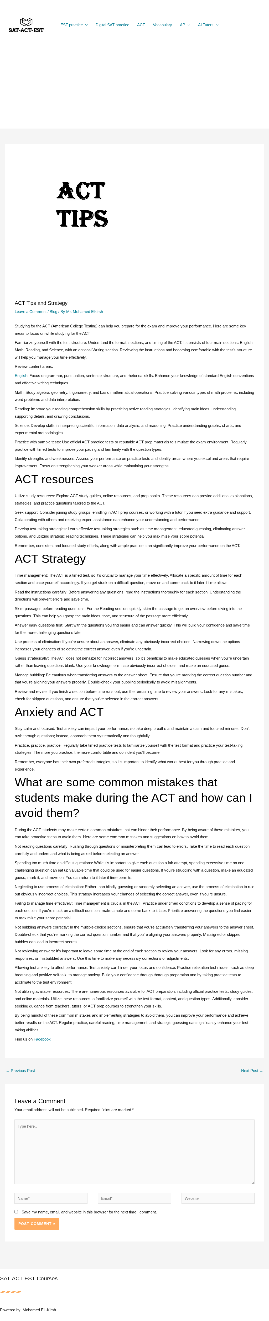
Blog (53, 311)
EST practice (71, 25)
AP (182, 25)
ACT (141, 25)
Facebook (42, 1039)
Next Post (252, 1070)
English (21, 375)
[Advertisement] (134, 89)
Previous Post (20, 1070)
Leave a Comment (30, 311)
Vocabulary (162, 25)
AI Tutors (206, 25)
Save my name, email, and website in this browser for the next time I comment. (89, 1212)
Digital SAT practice (112, 25)
